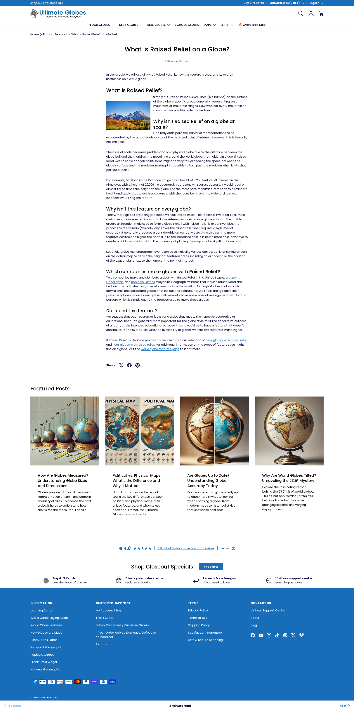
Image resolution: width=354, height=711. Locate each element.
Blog (254, 625)
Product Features (55, 34)
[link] (12, 706)
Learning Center (42, 610)
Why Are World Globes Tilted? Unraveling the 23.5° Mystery (289, 478)
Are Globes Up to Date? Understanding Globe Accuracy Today (208, 480)
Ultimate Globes (48, 697)
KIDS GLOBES (156, 25)
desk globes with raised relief (226, 340)
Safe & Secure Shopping (205, 640)
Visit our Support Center (268, 610)
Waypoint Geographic (46, 647)
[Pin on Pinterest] (137, 365)
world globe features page (160, 349)
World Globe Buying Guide (49, 618)
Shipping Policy (199, 625)
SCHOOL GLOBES (187, 25)
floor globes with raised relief (133, 345)
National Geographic (45, 669)
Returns (101, 644)
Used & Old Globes (43, 640)
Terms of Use (197, 618)
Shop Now (211, 567)
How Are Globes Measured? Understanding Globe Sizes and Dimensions (63, 480)
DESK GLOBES (128, 25)
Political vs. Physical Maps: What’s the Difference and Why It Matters (137, 480)
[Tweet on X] (121, 365)
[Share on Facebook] (129, 365)
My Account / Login (109, 610)
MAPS (208, 25)
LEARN (225, 25)
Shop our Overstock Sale (46, 3)
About (255, 618)
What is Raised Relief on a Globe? (94, 34)
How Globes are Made (46, 632)
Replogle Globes (143, 282)
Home (34, 34)
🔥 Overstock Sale (252, 25)
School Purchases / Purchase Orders (122, 625)
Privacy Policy (198, 610)
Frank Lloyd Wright (43, 662)
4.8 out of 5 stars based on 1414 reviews (185, 548)
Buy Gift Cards (254, 3)
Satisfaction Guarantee (205, 632)
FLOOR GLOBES (99, 25)
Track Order (105, 618)
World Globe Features (46, 625)
